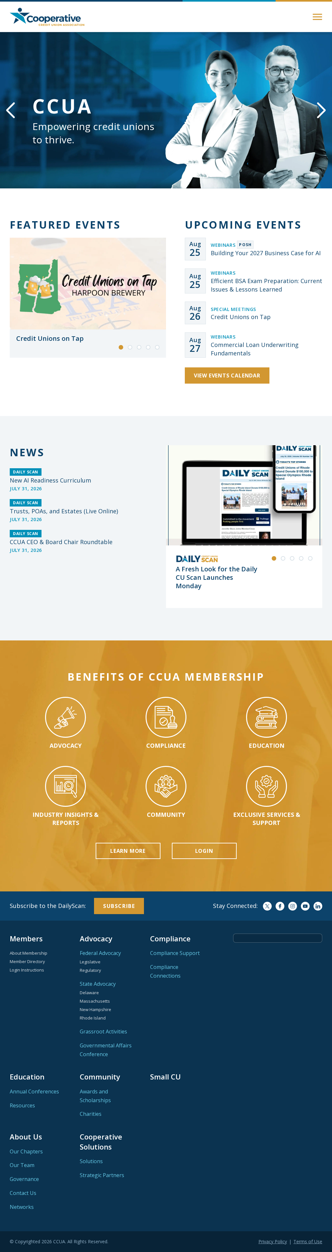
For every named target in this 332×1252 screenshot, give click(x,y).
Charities (90, 1113)
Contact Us (23, 1193)
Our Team (22, 1165)
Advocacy (96, 938)
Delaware (89, 993)
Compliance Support (175, 953)
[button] (317, 17)
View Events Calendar (227, 375)
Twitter (267, 906)
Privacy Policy (272, 1241)
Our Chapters (26, 1151)
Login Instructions (27, 970)
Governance (24, 1179)
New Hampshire (95, 1009)
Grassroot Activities (103, 1031)
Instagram (292, 906)
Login (204, 850)
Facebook (280, 906)
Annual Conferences (34, 1091)
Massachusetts (95, 1001)
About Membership (28, 953)
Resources (22, 1105)
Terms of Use (307, 1241)
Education (27, 1076)
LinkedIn (318, 906)
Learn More (128, 850)
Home (47, 17)
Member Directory (27, 961)
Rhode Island (93, 1018)
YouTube (305, 906)
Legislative (90, 962)
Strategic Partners (102, 1175)
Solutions (91, 1161)
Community (100, 1076)
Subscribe (119, 906)
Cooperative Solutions (101, 1141)
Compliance (170, 938)
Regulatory (90, 970)
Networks (22, 1206)
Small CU (165, 1076)
